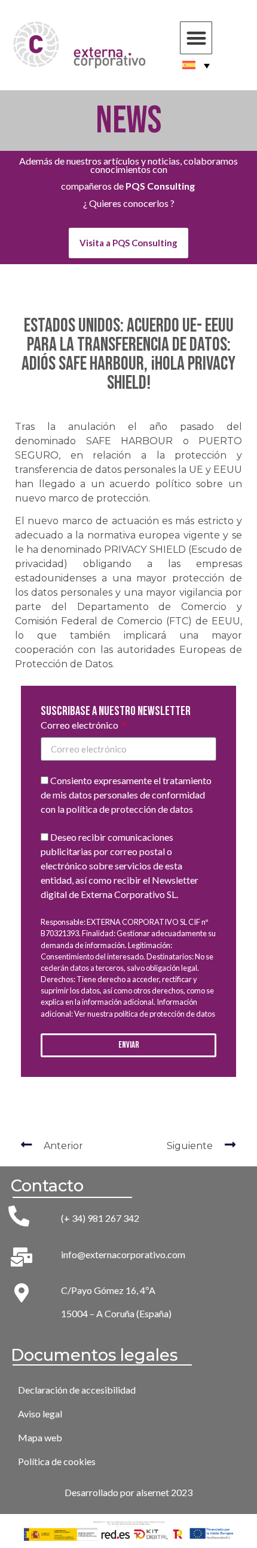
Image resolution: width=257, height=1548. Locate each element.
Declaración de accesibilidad (77, 1389)
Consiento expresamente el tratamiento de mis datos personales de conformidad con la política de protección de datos (126, 795)
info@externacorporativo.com (123, 1254)
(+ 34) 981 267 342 (100, 1218)
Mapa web (40, 1437)
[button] (196, 37)
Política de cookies (57, 1461)
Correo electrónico (80, 725)
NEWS (129, 121)
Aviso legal (40, 1413)
